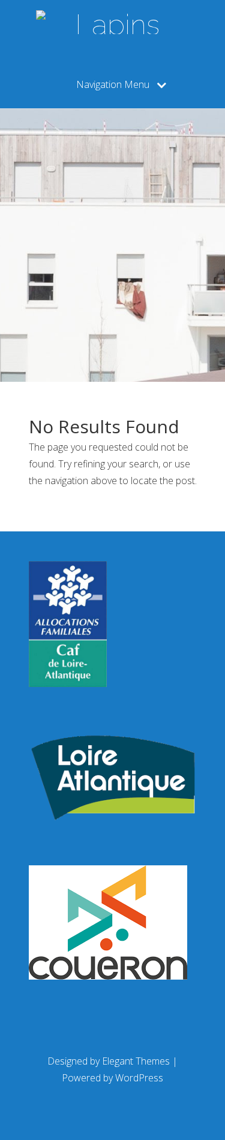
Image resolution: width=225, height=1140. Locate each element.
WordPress (139, 1077)
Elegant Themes (136, 1061)
